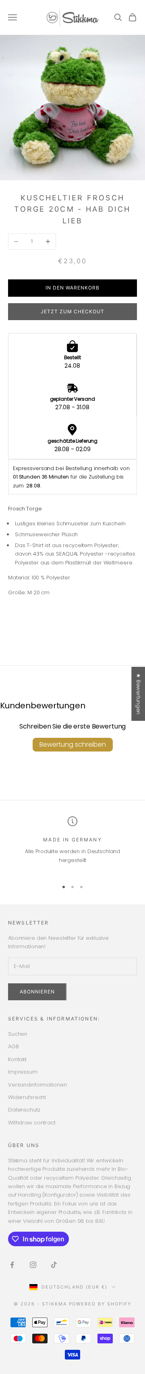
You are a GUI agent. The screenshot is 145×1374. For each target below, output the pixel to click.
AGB (13, 1046)
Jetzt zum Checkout (72, 311)
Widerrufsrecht (27, 1097)
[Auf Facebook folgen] (12, 1265)
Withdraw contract (32, 1122)
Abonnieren (37, 992)
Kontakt (17, 1059)
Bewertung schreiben (72, 744)
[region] (72, 844)
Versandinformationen (37, 1085)
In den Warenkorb (72, 288)
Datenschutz (24, 1110)
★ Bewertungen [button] (138, 693)
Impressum (22, 1072)
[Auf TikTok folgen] (54, 1265)
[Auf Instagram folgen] (33, 1265)
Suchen (17, 1034)
